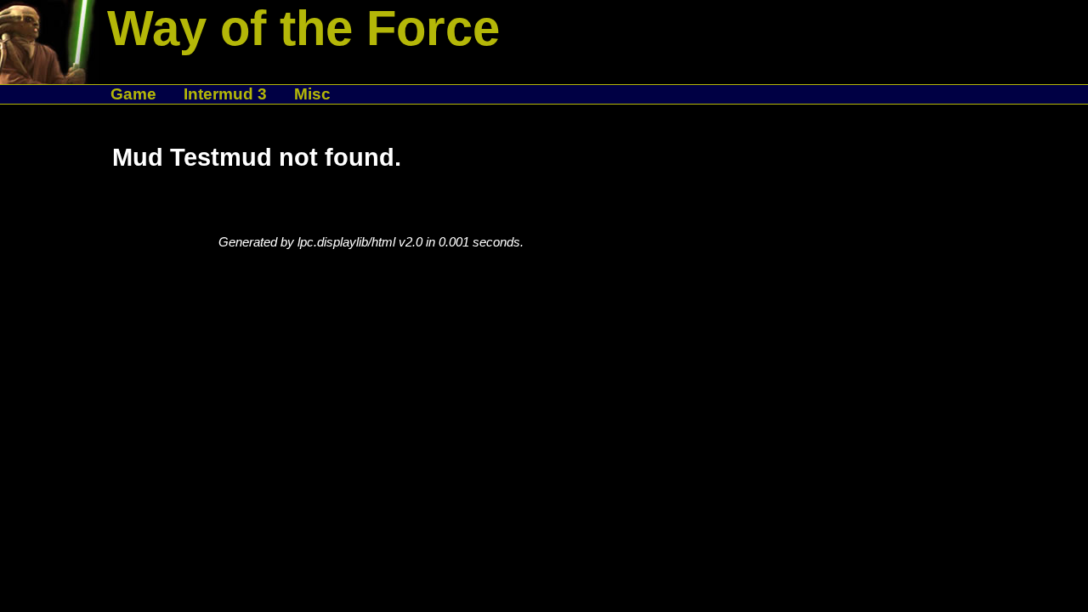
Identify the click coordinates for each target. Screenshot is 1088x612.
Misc (312, 94)
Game (133, 94)
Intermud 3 (225, 94)
